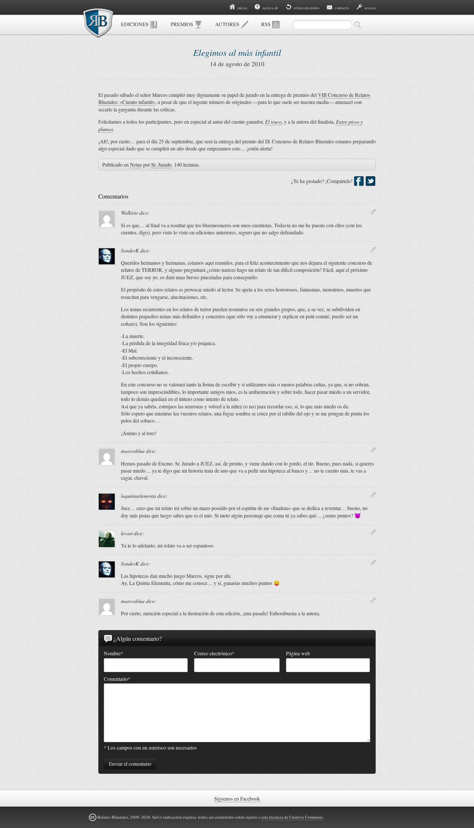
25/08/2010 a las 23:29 (373, 249)
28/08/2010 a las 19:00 (373, 494)
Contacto (341, 8)
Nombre (113, 653)
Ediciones (135, 24)
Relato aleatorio (306, 8)
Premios (182, 24)
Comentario (117, 678)
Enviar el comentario (130, 763)
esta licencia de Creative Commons (292, 817)
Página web (298, 653)
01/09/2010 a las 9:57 (373, 600)
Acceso (369, 8)
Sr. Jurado (161, 164)
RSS (266, 24)
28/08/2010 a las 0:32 (373, 450)
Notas (136, 164)
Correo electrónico (214, 653)
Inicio (241, 8)
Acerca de (270, 8)
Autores (228, 24)
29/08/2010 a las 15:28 (373, 532)
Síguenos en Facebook (237, 798)
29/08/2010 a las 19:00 (373, 562)
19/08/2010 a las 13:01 (373, 211)
